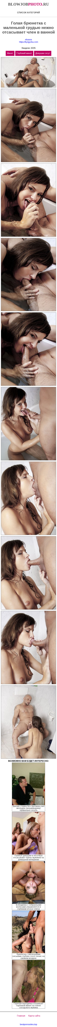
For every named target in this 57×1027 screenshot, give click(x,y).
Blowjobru (28, 4)
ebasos (28, 39)
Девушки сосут (42, 53)
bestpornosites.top (28, 1024)
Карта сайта (34, 1016)
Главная (21, 1016)
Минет (10, 53)
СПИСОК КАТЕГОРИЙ (28, 12)
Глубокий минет (24, 53)
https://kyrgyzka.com (28, 42)
